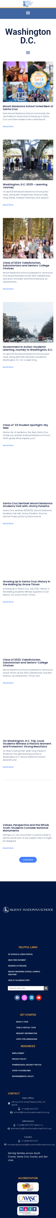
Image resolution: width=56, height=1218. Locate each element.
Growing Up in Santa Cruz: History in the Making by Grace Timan (26, 583)
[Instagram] (24, 998)
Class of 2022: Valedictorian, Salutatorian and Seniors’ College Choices (25, 662)
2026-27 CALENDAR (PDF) (19, 980)
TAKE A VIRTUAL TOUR (26, 1027)
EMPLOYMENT (18, 1053)
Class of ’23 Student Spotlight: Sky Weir (25, 426)
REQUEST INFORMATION (26, 1033)
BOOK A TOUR (22, 1022)
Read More (8, 126)
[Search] (46, 988)
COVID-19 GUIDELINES (21, 1070)
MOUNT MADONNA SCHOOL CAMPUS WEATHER (24, 973)
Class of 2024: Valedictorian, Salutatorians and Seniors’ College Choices (26, 265)
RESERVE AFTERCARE (17, 966)
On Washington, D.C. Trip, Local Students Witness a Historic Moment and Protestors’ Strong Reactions (27, 743)
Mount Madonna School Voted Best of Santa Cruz (28, 107)
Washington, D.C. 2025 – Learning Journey (25, 186)
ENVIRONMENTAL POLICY (23, 1076)
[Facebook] (17, 998)
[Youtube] (39, 998)
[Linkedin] (31, 998)
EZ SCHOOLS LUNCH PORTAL (20, 954)
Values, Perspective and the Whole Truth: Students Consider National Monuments (26, 827)
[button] (28, 13)
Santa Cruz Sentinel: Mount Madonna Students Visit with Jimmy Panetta (27, 504)
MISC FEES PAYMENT (17, 960)
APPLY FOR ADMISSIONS (26, 1039)
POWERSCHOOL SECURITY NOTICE (26, 1065)
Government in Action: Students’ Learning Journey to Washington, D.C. (28, 348)
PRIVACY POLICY (19, 1059)
